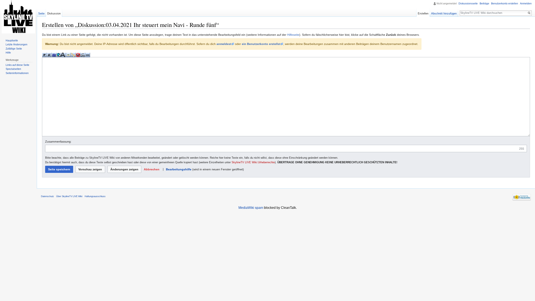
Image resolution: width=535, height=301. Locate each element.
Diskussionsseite (468, 3)
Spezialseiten (13, 69)
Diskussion (54, 13)
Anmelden (526, 3)
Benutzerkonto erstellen (504, 3)
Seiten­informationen (17, 73)
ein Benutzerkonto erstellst (261, 44)
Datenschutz (47, 196)
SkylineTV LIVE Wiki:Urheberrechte (253, 162)
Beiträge (484, 3)
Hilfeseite (293, 34)
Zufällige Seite (14, 48)
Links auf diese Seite (17, 65)
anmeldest (224, 44)
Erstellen (423, 13)
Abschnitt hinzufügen (444, 13)
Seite (41, 13)
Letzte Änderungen (16, 44)
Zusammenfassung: (58, 141)
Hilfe (8, 52)
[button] (151, 169)
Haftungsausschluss (95, 196)
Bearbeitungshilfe (178, 169)
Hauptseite (12, 40)
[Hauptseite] (18, 16)
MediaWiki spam (250, 207)
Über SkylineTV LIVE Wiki (69, 196)
